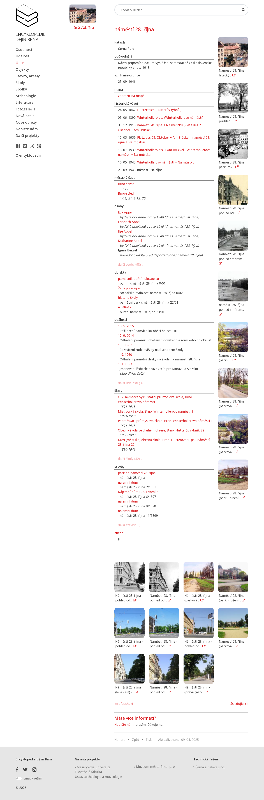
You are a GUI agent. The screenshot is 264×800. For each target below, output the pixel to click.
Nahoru (120, 739)
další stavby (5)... (130, 525)
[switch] (19, 778)
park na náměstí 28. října (137, 473)
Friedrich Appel (129, 222)
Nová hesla (25, 115)
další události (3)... (131, 383)
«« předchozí (123, 703)
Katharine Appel (130, 240)
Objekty (22, 69)
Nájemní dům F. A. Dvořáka (138, 492)
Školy (20, 82)
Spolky (21, 89)
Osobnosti (24, 49)
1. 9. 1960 (125, 354)
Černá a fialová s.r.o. (209, 767)
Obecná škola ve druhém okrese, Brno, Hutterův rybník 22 (161, 430)
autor (118, 533)
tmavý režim (33, 778)
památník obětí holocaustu (138, 278)
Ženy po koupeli (130, 288)
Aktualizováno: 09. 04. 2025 (178, 739)
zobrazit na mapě (131, 96)
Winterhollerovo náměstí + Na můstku (165, 162)
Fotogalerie (25, 109)
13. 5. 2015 (126, 326)
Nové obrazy (26, 122)
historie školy (128, 297)
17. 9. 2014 (126, 335)
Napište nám (27, 128)
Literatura (25, 102)
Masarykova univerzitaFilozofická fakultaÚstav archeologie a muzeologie (98, 772)
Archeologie (26, 95)
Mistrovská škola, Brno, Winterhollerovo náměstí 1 (155, 411)
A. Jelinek (124, 307)
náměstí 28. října (83, 27)
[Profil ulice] (39, 145)
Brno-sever (126, 184)
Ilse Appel (125, 231)
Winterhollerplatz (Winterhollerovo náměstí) (170, 117)
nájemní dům (128, 482)
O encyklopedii (28, 155)
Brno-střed (126, 193)
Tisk (149, 739)
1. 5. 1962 (125, 345)
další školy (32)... (130, 458)
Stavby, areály (28, 76)
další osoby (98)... (130, 264)
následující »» (238, 703)
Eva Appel (125, 212)
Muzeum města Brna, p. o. (155, 766)
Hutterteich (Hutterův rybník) (159, 110)
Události (23, 56)
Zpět (135, 739)
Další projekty (27, 135)
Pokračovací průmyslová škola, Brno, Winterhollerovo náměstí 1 (165, 421)
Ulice (20, 62)
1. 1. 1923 (125, 364)
